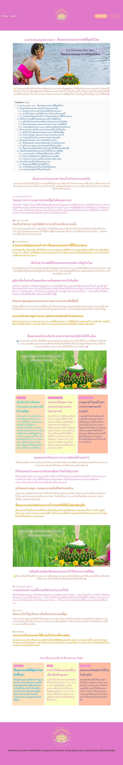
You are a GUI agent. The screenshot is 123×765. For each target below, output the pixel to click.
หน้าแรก (5, 16)
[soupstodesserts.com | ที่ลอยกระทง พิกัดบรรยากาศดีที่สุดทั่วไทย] (61, 15)
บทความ (13, 16)
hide (26, 102)
